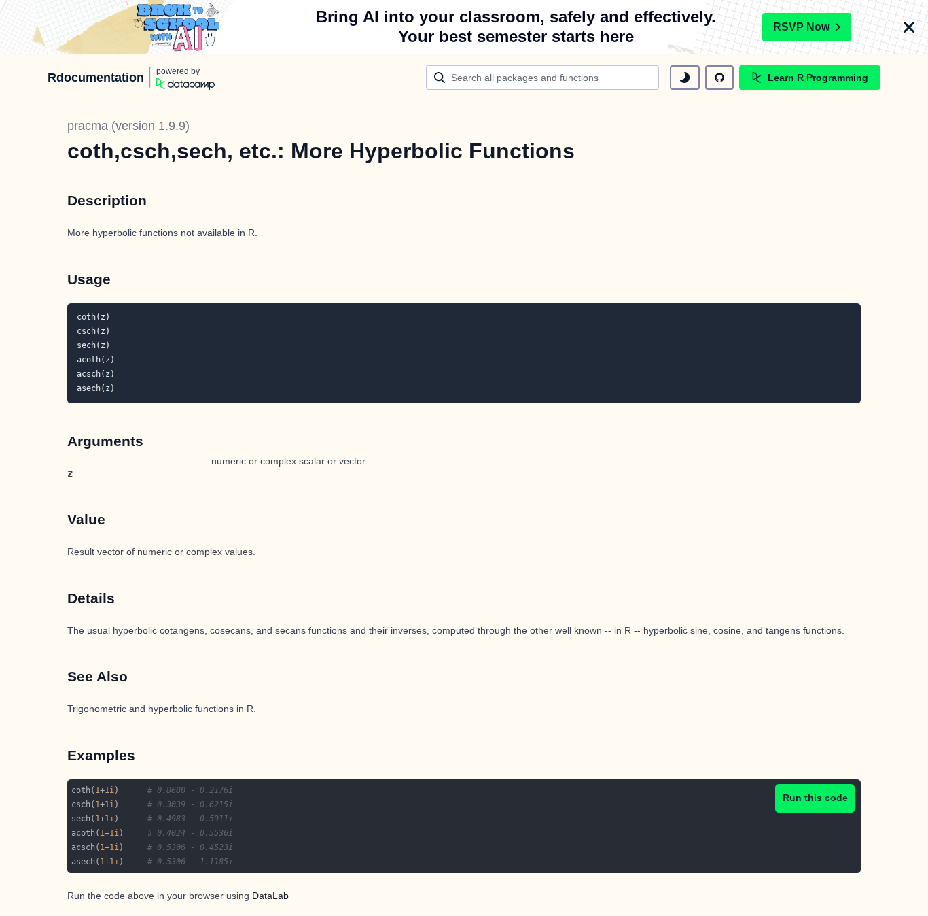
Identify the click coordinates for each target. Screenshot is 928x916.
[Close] (909, 27)
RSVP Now (801, 27)
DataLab (270, 895)
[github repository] (719, 77)
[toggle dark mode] (685, 77)
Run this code (815, 797)
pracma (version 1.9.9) (128, 126)
